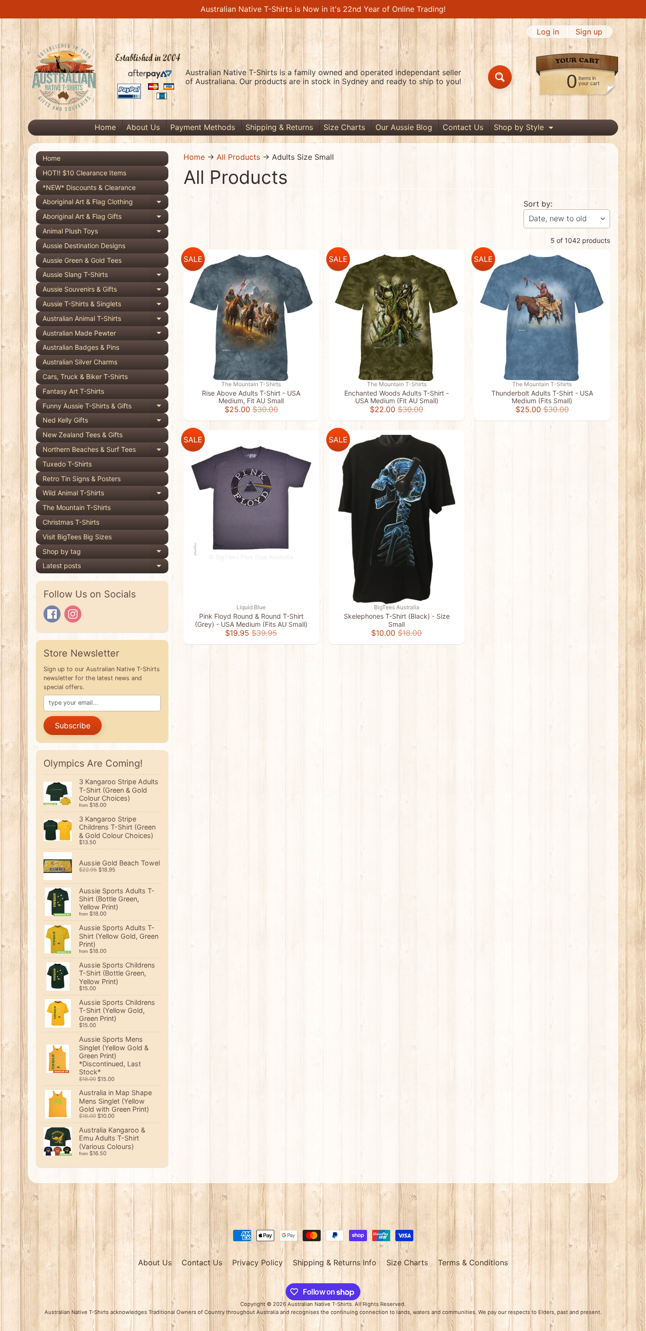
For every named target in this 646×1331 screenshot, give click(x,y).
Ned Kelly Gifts (105, 422)
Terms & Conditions (473, 1262)
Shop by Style (525, 128)
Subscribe (72, 725)
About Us (143, 127)
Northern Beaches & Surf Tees (105, 451)
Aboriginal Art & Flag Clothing (105, 203)
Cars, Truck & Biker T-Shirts (85, 376)
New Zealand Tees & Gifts (82, 435)
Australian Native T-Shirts (320, 1304)
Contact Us (463, 127)
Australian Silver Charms (80, 362)
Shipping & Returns (279, 127)
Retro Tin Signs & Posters (82, 479)
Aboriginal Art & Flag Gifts (105, 218)
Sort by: (538, 203)
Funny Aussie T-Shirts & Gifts (105, 408)
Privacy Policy (257, 1262)
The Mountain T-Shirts (77, 507)
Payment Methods (202, 127)
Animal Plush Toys (105, 233)
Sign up (589, 31)
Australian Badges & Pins (81, 347)
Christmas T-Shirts (71, 522)
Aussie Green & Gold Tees (82, 260)
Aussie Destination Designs (84, 246)
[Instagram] (72, 613)
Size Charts (344, 127)
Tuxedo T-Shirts (67, 464)
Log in (548, 31)
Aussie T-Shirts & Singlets (105, 305)
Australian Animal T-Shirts (105, 320)
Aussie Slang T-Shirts (105, 276)
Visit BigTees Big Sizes (77, 537)
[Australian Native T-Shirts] (106, 77)
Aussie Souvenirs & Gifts (105, 291)
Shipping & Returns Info (334, 1262)
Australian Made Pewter (105, 335)
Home (105, 127)
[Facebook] (52, 613)
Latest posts (105, 567)
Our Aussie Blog (403, 127)
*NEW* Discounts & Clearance (89, 187)
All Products (238, 157)
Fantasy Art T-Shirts (73, 391)
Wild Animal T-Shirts (105, 495)
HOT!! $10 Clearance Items (84, 173)
